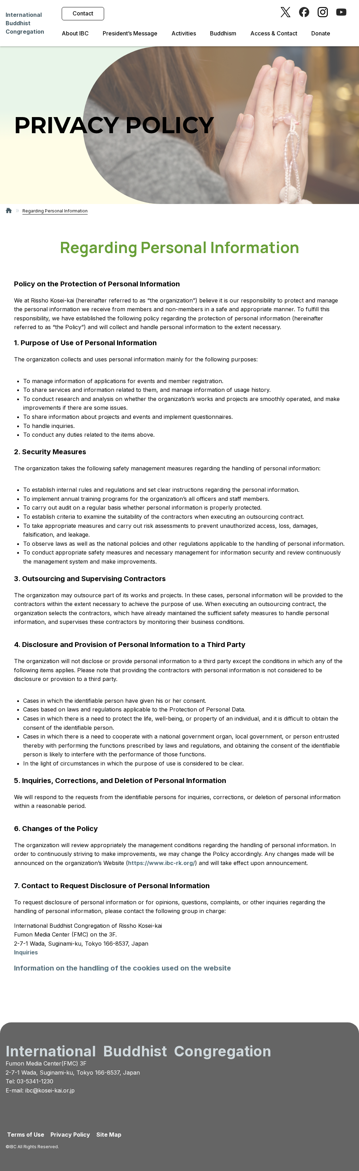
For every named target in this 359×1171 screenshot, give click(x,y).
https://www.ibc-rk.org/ (161, 862)
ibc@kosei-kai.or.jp (50, 1090)
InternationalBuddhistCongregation (25, 23)
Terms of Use (25, 1134)
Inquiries (26, 952)
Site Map (108, 1134)
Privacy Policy (70, 1134)
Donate (320, 33)
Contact (83, 13)
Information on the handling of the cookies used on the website (122, 968)
